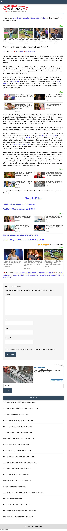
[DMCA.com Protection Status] (4, 530)
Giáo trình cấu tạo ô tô (43, 272)
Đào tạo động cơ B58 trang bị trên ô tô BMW (16, 444)
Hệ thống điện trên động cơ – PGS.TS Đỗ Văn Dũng (18, 438)
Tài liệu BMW (52, 275)
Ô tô (51, 272)
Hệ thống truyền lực (26, 275)
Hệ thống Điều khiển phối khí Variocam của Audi (17, 480)
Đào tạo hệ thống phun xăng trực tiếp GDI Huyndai (18, 420)
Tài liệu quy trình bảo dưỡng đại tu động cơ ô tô (17, 468)
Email (7, 328)
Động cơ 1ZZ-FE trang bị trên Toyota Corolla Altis (17, 426)
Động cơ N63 (16, 275)
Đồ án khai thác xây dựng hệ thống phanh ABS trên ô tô (19, 456)
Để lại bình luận (30, 51)
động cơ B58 (15, 81)
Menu (33, 2)
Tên (6, 319)
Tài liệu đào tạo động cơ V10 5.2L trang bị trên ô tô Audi (19, 402)
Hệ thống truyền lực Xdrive (40, 275)
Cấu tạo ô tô (32, 272)
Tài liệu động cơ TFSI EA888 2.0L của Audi (16, 414)
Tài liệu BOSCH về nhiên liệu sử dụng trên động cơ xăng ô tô (21, 408)
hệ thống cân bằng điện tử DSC (21, 144)
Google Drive (33, 198)
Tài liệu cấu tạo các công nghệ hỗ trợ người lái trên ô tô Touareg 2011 (23, 492)
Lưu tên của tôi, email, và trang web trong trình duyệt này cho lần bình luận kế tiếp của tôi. (31, 349)
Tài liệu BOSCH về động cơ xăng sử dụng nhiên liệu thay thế (21, 462)
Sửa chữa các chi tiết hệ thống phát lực (14, 486)
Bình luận (8, 294)
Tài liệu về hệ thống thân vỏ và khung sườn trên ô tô (18, 432)
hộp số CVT (26, 138)
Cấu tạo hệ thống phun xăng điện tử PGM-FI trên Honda (19, 510)
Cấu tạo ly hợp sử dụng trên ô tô (12, 498)
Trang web (8, 337)
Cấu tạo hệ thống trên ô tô (21, 272)
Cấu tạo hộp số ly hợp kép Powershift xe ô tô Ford (17, 450)
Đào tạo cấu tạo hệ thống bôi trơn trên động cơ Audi (18, 516)
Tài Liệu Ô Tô (33, 8)
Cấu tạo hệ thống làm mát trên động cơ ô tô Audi (17, 474)
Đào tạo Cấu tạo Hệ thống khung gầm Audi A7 (16, 504)
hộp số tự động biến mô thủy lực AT (46, 136)
